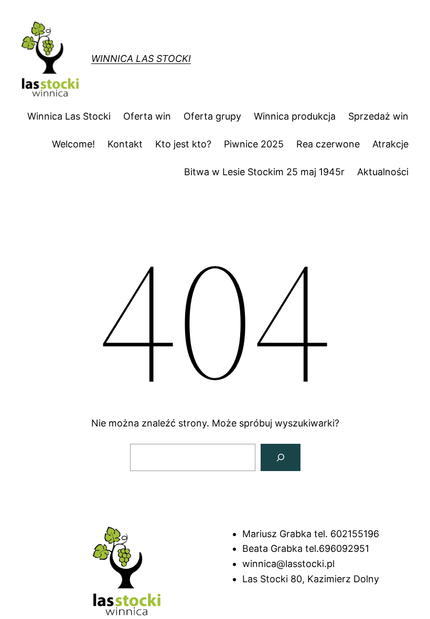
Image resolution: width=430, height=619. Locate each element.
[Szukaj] (280, 457)
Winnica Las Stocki (141, 58)
